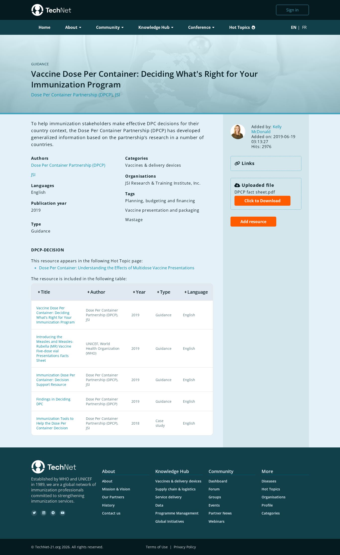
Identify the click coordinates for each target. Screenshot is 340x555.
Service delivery (168, 497)
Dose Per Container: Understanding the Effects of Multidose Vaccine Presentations (116, 268)
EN (293, 27)
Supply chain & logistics (175, 489)
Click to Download (262, 200)
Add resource (253, 221)
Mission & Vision (116, 489)
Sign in (292, 10)
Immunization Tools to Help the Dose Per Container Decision (54, 423)
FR (304, 27)
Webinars (217, 521)
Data (159, 505)
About (107, 481)
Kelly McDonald (266, 129)
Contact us (111, 513)
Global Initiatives (169, 521)
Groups (215, 497)
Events (214, 505)
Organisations (273, 497)
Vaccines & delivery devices (178, 481)
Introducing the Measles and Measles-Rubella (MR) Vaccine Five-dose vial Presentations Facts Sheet (54, 348)
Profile (267, 505)
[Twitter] (34, 513)
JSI (117, 95)
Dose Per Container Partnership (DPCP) (72, 95)
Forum (214, 489)
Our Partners (113, 497)
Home (44, 27)
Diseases (269, 481)
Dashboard (218, 481)
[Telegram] (53, 513)
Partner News (220, 513)
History (108, 505)
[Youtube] (62, 513)
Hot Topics (239, 27)
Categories (271, 513)
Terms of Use (157, 547)
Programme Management (177, 513)
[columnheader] (56, 292)
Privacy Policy (185, 547)
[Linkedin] (44, 513)
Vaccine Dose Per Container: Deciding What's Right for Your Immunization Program (55, 315)
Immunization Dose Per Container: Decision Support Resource (55, 380)
